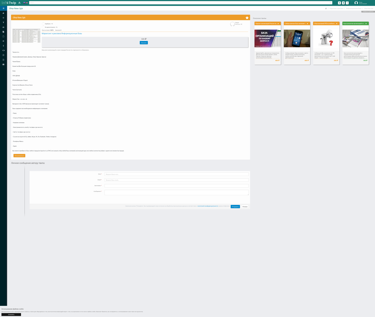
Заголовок (97, 185)
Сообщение (97, 191)
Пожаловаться (19, 155)
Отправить (235, 206)
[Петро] (232, 23)
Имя (99, 174)
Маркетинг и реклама (336, 8)
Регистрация (363, 3)
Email (99, 180)
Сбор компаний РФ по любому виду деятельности (330, 23)
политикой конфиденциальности (208, 206)
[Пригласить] (19, 2)
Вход (360, 2)
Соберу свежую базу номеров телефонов (298, 23)
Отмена (244, 206)
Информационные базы (353, 8)
